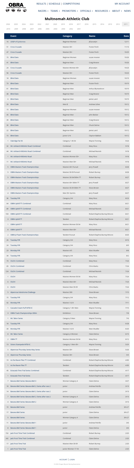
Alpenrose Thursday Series (20, 355)
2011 (126, 24)
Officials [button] (86, 11)
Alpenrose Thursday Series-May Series (25, 349)
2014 (102, 24)
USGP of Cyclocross (17, 41)
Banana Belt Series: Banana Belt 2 (23, 402)
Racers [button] (42, 11)
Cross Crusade (16, 47)
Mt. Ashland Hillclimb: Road (21, 156)
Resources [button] (102, 11)
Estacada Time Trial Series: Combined (24, 370)
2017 (78, 24)
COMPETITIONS (71, 3)
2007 (32, 29)
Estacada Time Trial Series (20, 376)
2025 (16, 24)
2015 (94, 24)
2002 (71, 29)
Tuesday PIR (15, 198)
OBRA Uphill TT (16, 219)
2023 (31, 24)
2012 (118, 24)
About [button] (116, 11)
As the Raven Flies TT (18, 365)
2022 (39, 24)
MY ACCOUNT (122, 3)
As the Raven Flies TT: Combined (22, 360)
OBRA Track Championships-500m (23, 313)
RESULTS (41, 3)
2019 (63, 24)
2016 (86, 24)
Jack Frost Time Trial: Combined (22, 433)
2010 (8, 29)
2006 (39, 29)
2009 (16, 29)
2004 (55, 29)
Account (63, 459)
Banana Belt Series (17, 407)
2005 (47, 29)
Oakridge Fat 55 (16, 141)
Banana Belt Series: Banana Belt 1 (23, 423)
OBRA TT (13, 339)
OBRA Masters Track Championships (24, 167)
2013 (110, 24)
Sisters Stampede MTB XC (20, 344)
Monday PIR (15, 250)
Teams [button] (55, 11)
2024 (24, 24)
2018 (71, 24)
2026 (8, 24)
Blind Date (14, 57)
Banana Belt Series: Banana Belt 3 (23, 381)
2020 (55, 24)
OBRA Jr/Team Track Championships (24, 235)
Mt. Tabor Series (16, 318)
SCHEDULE (54, 3)
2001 (79, 29)
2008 (24, 29)
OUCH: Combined (17, 261)
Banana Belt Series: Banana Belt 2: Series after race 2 (30, 386)
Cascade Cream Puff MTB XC (21, 308)
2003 (63, 29)
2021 (47, 24)
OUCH (12, 276)
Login (72, 459)
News (127, 11)
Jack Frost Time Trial (18, 443)
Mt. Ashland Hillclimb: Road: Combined (25, 146)
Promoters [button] (69, 11)
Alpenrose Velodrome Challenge (22, 292)
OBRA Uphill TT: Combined (20, 203)
